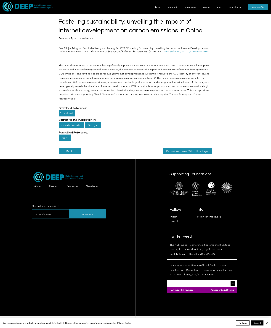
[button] (173, 7)
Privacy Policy (124, 323)
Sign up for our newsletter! (45, 206)
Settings (243, 323)
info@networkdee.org (209, 216)
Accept (257, 323)
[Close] (267, 322)
